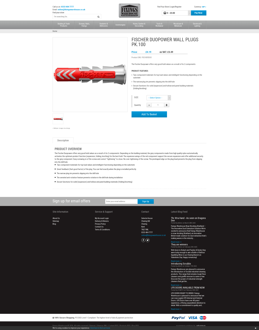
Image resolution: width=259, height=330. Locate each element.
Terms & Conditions (102, 229)
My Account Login (102, 218)
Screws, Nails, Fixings (84, 25)
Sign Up (145, 201)
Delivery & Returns (102, 221)
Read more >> (176, 242)
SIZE (136, 97)
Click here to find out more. (100, 328)
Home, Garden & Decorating (139, 25)
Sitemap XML (102, 326)
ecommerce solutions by (185, 326)
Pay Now (198, 13)
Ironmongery (120, 25)
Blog (54, 224)
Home (55, 31)
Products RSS (125, 326)
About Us (56, 218)
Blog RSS (135, 326)
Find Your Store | (163, 7)
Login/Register (175, 7)
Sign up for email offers (71, 201)
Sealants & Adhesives (104, 25)
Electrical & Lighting (197, 25)
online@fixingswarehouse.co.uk (71, 9)
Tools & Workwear (159, 25)
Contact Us (99, 227)
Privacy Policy (100, 224)
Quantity (137, 105)
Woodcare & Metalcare (178, 25)
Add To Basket (149, 114)
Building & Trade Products (64, 25)
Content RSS (113, 326)
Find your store (58, 12)
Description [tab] (63, 140)
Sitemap (56, 221)
